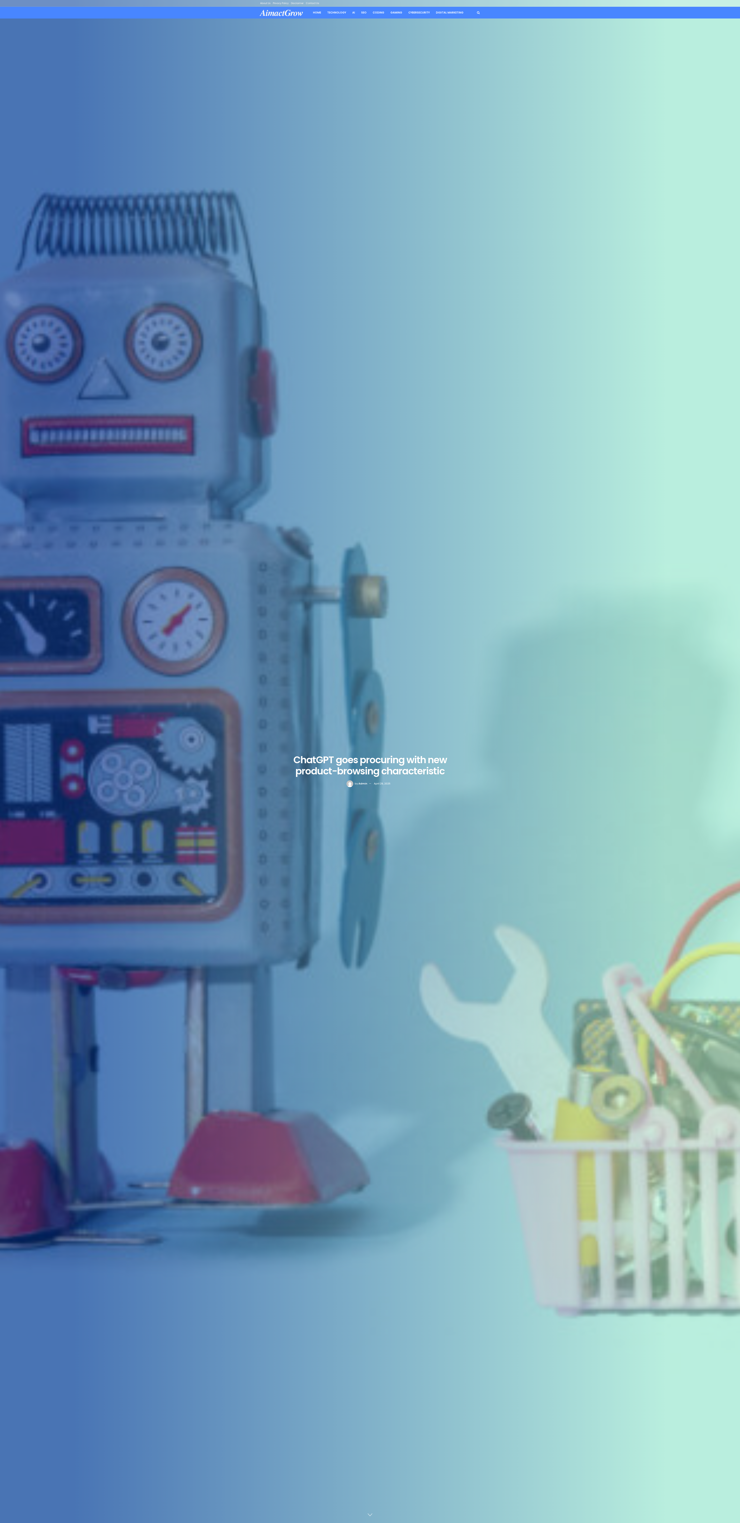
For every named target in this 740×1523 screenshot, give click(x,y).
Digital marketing (449, 12)
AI (353, 12)
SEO (364, 12)
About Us (265, 3)
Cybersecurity (419, 12)
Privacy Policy (281, 3)
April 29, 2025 (382, 783)
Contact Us (312, 3)
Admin (362, 783)
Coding (378, 12)
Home (317, 12)
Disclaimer (297, 3)
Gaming (396, 12)
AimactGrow (281, 12)
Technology (336, 12)
